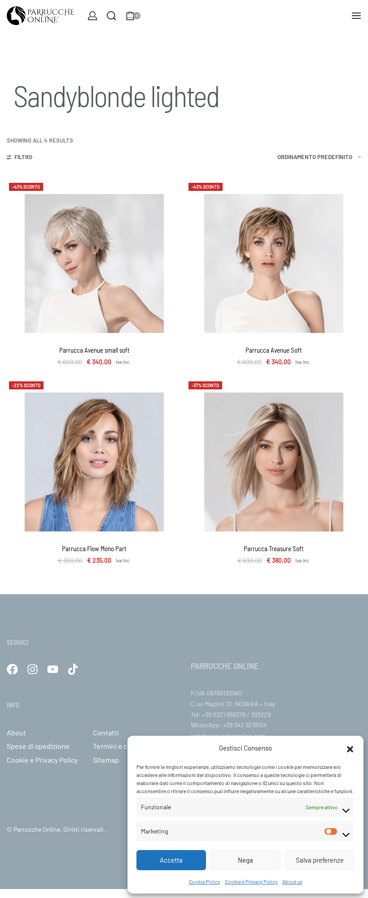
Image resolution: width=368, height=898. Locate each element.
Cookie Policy (204, 881)
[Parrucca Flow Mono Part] (94, 462)
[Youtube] (52, 669)
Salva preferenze (320, 860)
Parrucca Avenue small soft (94, 350)
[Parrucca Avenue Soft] (273, 263)
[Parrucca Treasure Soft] (273, 462)
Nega (245, 860)
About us (292, 881)
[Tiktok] (73, 669)
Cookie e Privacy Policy (251, 881)
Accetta (171, 860)
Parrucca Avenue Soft (273, 350)
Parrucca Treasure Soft (274, 548)
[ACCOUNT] (92, 16)
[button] (350, 747)
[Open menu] (356, 15)
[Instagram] (32, 669)
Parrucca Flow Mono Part (94, 548)
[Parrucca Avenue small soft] (94, 263)
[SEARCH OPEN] (111, 16)
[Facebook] (12, 669)
